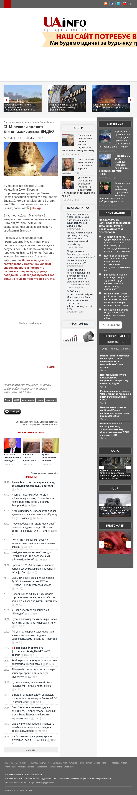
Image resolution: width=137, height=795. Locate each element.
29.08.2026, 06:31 (76, 229)
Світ (65, 763)
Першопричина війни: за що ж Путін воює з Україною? (86, 164)
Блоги (78, 128)
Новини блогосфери (42, 122)
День (104, 348)
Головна (9, 763)
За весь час (125, 349)
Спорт (124, 763)
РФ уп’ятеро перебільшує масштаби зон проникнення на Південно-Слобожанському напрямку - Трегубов (34, 635)
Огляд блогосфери (26, 767)
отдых (40, 400)
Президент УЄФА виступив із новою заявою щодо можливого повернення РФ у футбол (34, 569)
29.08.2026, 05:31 (76, 266)
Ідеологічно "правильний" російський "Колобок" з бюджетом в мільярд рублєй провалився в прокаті (78, 186)
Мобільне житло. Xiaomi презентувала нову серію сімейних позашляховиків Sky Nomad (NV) (80, 238)
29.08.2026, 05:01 (76, 287)
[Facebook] (111, 4)
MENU (7, 4)
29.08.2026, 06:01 (76, 247)
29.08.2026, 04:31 (76, 312)
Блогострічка (78, 208)
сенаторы (50, 400)
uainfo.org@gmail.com (45, 782)
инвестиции (28, 400)
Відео (115, 488)
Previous (5, 100)
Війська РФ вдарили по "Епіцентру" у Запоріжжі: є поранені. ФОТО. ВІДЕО (114, 510)
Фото (115, 450)
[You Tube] (124, 4)
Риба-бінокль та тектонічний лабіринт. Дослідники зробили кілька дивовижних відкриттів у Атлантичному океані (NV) (80, 300)
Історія (89, 763)
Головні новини (21, 763)
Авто (104, 763)
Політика (34, 763)
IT (109, 763)
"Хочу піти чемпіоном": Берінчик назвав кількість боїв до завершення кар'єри (33, 543)
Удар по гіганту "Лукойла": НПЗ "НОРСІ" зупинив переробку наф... (110, 107)
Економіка (57, 763)
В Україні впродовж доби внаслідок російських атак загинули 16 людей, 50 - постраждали (34, 698)
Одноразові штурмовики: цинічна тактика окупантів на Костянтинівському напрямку (78, 143)
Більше (30, 749)
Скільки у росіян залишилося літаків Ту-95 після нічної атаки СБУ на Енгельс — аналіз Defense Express (33, 581)
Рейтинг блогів (55, 767)
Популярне (115, 342)
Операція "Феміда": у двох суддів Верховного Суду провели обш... (63, 107)
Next (131, 100)
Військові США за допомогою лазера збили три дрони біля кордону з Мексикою (33, 673)
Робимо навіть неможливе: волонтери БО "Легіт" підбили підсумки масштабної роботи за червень (114, 361)
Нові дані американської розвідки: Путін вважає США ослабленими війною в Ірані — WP (32, 556)
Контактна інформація (24, 782)
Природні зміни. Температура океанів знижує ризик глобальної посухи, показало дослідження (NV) (81, 257)
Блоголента (42, 767)
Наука (81, 763)
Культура (73, 763)
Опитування (115, 213)
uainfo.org (38, 778)
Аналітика (115, 124)
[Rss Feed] (105, 4)
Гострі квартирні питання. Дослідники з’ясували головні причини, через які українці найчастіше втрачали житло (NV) (78, 277)
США (16, 400)
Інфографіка (78, 324)
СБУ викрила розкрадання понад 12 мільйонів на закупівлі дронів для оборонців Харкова (33, 727)
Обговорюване (114, 336)
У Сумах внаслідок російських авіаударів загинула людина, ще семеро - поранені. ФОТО (115, 474)
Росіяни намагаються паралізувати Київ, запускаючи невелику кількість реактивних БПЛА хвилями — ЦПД (114, 429)
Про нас (9, 782)
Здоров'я (115, 763)
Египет (8, 400)
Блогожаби (115, 525)
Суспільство (45, 763)
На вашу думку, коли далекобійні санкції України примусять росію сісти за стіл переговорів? (115, 225)
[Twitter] (118, 4)
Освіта (97, 763)
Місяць (115, 348)
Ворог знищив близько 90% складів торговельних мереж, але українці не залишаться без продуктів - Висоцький (34, 597)
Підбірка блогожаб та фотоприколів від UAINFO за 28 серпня (31, 651)
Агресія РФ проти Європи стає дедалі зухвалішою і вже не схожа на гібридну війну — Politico (34, 515)
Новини (31, 477)
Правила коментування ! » (44, 473)
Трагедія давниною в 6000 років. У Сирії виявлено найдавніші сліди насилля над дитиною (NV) (78, 220)
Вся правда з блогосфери (16, 122)
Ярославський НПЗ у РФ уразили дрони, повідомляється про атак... (20, 107)
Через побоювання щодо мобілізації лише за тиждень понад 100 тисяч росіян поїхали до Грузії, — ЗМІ (33, 527)
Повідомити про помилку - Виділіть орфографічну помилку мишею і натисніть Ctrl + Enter (27, 388)
